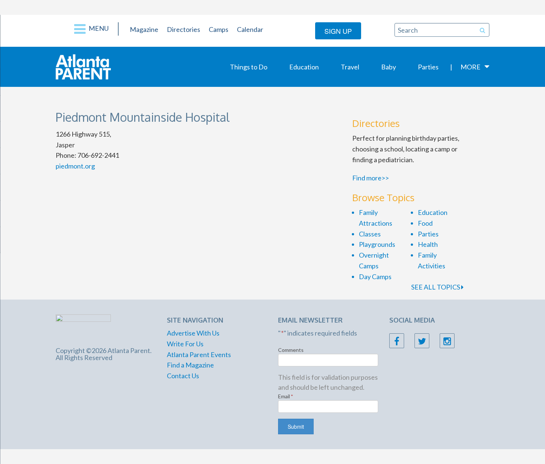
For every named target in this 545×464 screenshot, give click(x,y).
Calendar (250, 29)
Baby (388, 67)
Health (428, 244)
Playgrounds (377, 244)
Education (304, 67)
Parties (428, 67)
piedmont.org (75, 166)
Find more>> (370, 178)
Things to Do (248, 67)
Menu (98, 28)
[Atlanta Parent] (83, 66)
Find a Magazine (190, 365)
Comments (291, 350)
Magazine (144, 29)
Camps (218, 29)
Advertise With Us (193, 333)
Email (285, 396)
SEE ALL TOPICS (436, 287)
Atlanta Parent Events (199, 354)
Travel (350, 67)
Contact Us (183, 376)
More (470, 67)
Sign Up (338, 31)
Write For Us (185, 344)
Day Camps (375, 276)
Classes (370, 234)
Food (425, 223)
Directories (183, 29)
